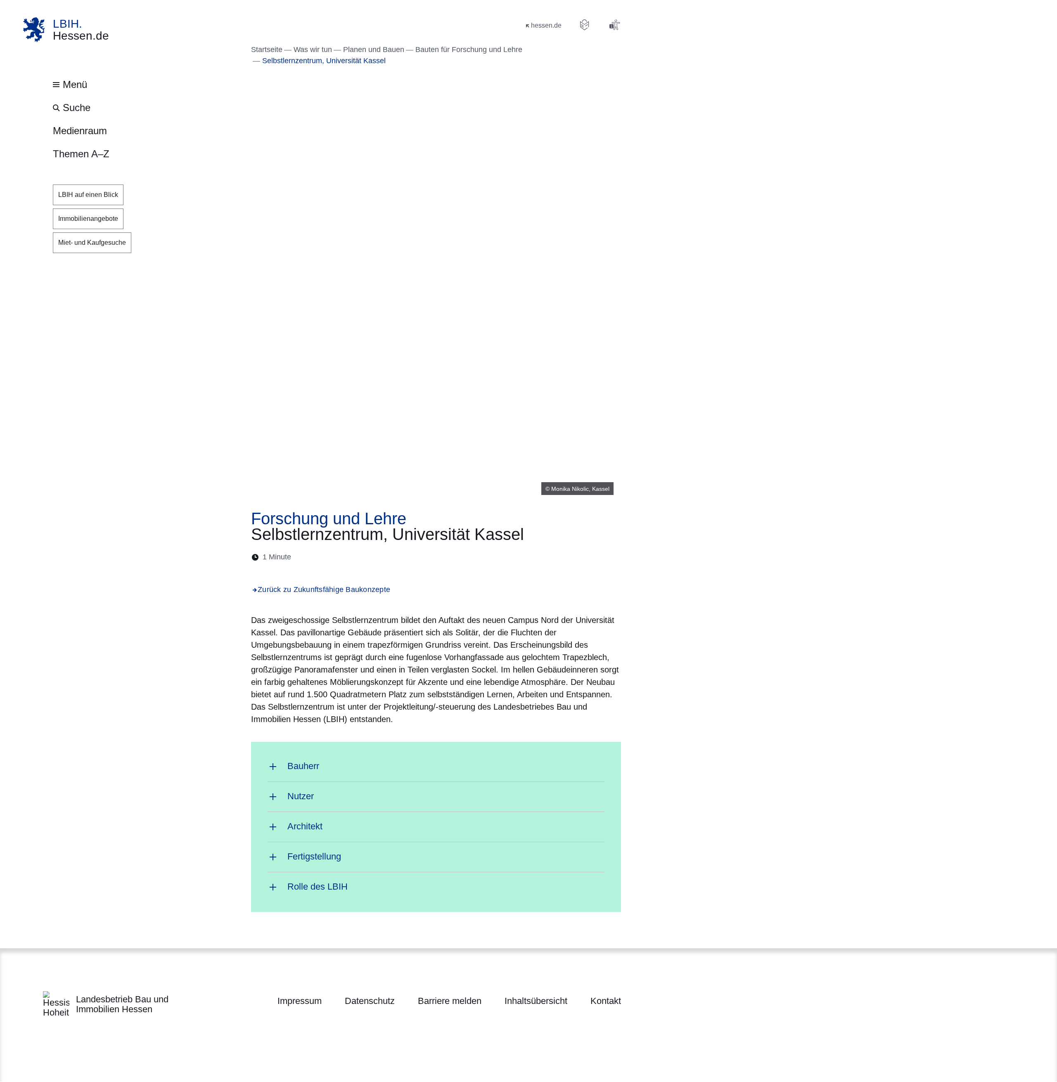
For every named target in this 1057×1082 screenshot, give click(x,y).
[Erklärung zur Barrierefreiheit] (614, 24)
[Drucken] (368, 557)
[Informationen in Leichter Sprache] (584, 24)
